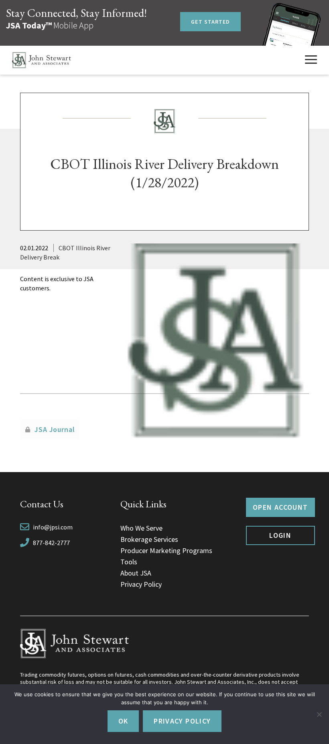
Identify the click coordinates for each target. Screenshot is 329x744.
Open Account (280, 507)
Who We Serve (141, 528)
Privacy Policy (141, 584)
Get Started (210, 21)
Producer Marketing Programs (166, 550)
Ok (123, 721)
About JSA (135, 573)
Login (280, 535)
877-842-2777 (51, 543)
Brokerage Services (149, 539)
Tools (128, 561)
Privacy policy (182, 721)
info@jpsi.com (53, 527)
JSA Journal (55, 429)
